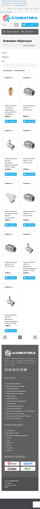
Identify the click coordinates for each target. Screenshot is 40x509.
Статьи (9, 445)
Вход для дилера (32, 8)
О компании (11, 430)
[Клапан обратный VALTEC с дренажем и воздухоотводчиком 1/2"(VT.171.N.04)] (29, 248)
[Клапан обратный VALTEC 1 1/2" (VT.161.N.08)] (11, 248)
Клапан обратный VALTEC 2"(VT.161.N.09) (29, 108)
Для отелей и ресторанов (15, 413)
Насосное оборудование (15, 406)
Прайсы (9, 450)
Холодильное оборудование (16, 391)
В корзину (12, 121)
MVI (3, 61)
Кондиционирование (14, 383)
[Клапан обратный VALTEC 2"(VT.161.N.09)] (29, 92)
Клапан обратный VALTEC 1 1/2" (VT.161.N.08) (11, 264)
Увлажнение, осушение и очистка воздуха (21, 411)
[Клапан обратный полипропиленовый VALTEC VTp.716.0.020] (11, 197)
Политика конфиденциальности (17, 435)
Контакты (10, 448)
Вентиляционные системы (15, 386)
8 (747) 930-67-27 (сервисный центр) (14, 5)
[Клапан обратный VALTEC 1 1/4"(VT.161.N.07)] (29, 144)
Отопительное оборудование (16, 401)
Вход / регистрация (15, 8)
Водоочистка (11, 396)
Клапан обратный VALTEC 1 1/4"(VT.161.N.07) (29, 161)
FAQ (8, 440)
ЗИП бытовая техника (14, 418)
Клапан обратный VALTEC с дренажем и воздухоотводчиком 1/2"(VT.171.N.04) (29, 266)
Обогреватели (11, 403)
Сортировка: (8, 70)
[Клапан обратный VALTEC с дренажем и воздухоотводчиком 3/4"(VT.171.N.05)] (11, 301)
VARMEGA (5, 57)
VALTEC (4, 53)
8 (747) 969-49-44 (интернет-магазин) (14, 3)
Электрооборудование (14, 408)
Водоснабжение (12, 398)
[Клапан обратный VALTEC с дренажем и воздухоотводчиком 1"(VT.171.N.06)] (11, 144)
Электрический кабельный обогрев (18, 416)
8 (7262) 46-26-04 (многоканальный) (14, 1)
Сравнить (8, 77)
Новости (9, 443)
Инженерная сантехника (15, 393)
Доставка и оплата (13, 433)
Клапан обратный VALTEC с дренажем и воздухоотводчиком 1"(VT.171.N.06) (11, 163)
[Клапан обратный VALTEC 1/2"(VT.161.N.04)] (29, 197)
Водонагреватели (12, 388)
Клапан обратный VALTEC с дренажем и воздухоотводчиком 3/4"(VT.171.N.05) (11, 319)
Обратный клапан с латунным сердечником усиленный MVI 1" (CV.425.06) (11, 110)
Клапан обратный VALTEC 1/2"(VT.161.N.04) (29, 213)
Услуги (9, 438)
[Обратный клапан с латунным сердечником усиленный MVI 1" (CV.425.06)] (11, 92)
